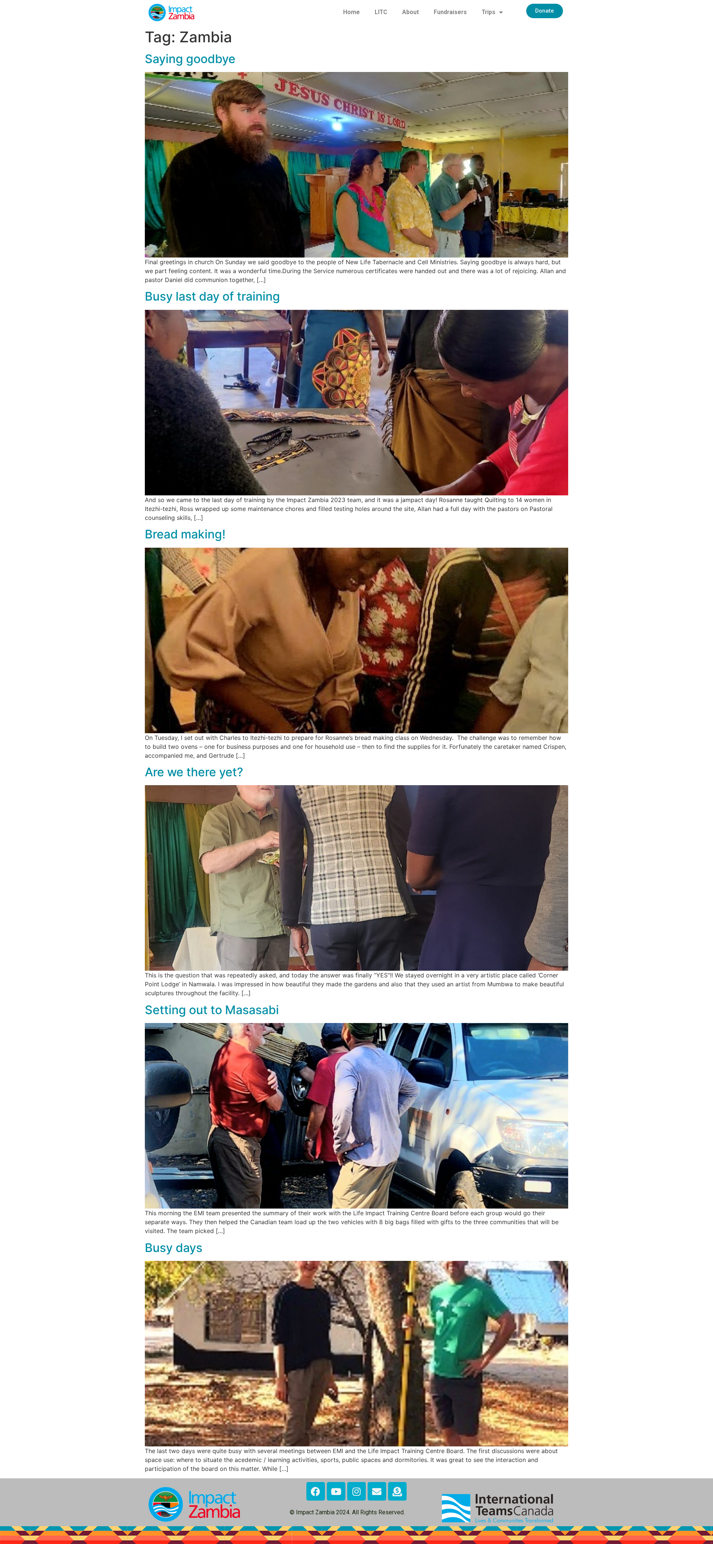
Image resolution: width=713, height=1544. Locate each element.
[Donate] (397, 1491)
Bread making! (185, 534)
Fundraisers (450, 12)
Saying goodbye (190, 59)
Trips (488, 12)
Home (351, 12)
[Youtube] (336, 1491)
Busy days (173, 1247)
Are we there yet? (194, 772)
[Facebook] (315, 1491)
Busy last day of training (212, 296)
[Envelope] (377, 1491)
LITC (381, 12)
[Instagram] (356, 1491)
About (410, 12)
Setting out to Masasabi (212, 1010)
